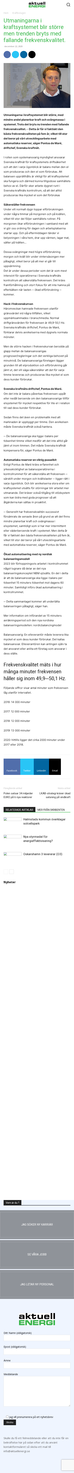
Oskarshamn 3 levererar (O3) (42, 854)
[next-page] (11, 871)
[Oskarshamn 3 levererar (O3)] (13, 857)
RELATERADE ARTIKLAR (19, 809)
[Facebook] (7, 54)
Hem (6, 12)
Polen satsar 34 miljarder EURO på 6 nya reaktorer (18, 795)
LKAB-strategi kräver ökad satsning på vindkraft (55, 795)
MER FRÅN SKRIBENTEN (51, 809)
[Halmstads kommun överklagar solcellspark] (13, 823)
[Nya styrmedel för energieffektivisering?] (13, 840)
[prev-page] (6, 871)
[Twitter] (15, 54)
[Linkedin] (23, 54)
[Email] (32, 54)
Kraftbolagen (19, 12)
